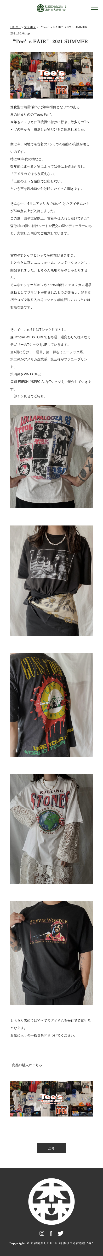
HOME (15, 27)
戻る (51, 1148)
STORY (30, 27)
